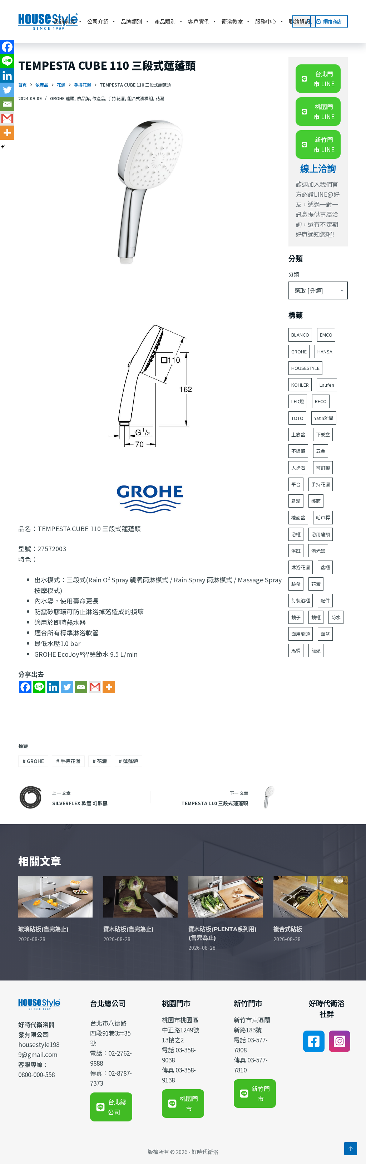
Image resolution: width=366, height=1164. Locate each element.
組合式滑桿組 (140, 98)
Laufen (327, 384)
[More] (109, 687)
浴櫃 (296, 534)
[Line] (39, 687)
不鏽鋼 (298, 450)
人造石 (298, 467)
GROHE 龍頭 (62, 98)
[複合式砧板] (310, 897)
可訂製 (323, 467)
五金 (320, 450)
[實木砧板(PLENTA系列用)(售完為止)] (225, 897)
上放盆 (298, 434)
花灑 (159, 98)
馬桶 (296, 650)
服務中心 (266, 21)
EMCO (326, 334)
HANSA (324, 351)
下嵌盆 (323, 434)
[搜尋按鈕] (310, 21)
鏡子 (296, 617)
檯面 (316, 501)
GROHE (33, 760)
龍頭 (316, 650)
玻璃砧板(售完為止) (43, 929)
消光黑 (318, 550)
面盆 (325, 633)
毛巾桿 (323, 517)
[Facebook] (25, 687)
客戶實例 (198, 21)
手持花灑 (116, 98)
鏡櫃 (316, 617)
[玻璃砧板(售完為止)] (55, 897)
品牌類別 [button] (131, 21)
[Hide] (3, 147)
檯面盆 (298, 517)
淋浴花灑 (300, 567)
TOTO (297, 418)
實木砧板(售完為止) (128, 929)
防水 (336, 617)
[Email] (81, 687)
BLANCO (300, 334)
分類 (293, 274)
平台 (296, 484)
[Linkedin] (53, 687)
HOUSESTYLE (305, 368)
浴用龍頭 (320, 534)
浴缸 (296, 550)
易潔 (296, 501)
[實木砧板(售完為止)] (140, 897)
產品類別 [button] (165, 21)
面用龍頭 (300, 633)
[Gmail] (95, 687)
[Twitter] (67, 687)
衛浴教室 (232, 21)
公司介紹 (98, 21)
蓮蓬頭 (128, 760)
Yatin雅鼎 (323, 418)
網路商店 (332, 21)
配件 (325, 600)
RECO (321, 401)
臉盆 (296, 584)
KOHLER (300, 384)
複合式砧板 (287, 929)
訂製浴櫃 (300, 600)
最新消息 (64, 21)
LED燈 (297, 401)
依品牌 (83, 98)
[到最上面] (350, 1148)
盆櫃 (325, 567)
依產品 (98, 98)
